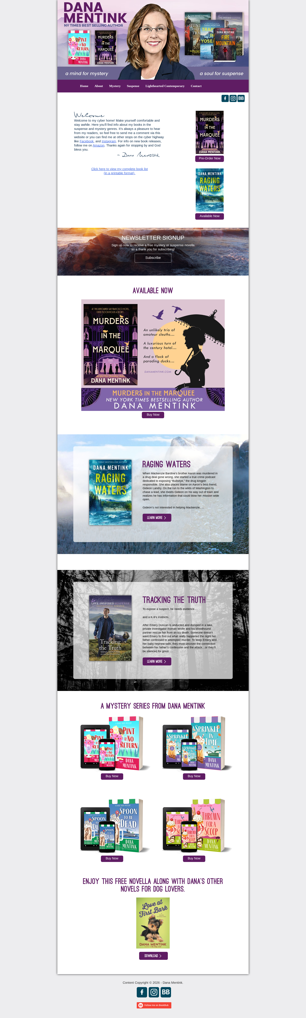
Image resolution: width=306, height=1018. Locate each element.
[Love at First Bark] (153, 947)
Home (84, 86)
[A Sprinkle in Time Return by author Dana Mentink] (194, 771)
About (99, 86)
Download (151, 955)
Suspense (133, 86)
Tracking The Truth (174, 600)
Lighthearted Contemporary (165, 86)
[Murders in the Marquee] (210, 133)
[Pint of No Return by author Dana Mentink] (112, 771)
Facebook (87, 141)
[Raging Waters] (210, 190)
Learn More (155, 517)
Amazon (98, 145)
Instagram (109, 141)
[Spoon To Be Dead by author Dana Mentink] (112, 853)
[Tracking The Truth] (110, 659)
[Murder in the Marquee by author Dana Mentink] (153, 410)
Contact (196, 86)
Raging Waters (167, 464)
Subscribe (153, 258)
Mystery (115, 86)
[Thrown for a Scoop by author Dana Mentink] (194, 853)
